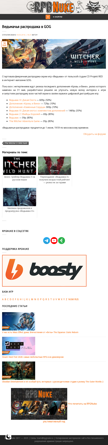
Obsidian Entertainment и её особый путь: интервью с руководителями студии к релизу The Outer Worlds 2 (52, 381)
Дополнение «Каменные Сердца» (27, 107)
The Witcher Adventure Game (24, 121)
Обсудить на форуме (94, 134)
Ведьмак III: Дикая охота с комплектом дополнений (37, 110)
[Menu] (48, 17)
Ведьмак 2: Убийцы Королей (24, 114)
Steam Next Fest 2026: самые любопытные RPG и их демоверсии (33, 357)
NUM (71, 299)
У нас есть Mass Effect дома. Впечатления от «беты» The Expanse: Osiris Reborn (40, 332)
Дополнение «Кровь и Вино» (24, 103)
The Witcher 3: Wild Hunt (16, 143)
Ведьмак (14, 117)
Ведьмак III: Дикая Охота (22, 100)
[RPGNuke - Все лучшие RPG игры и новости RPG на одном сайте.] (54, 7)
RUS (76, 299)
